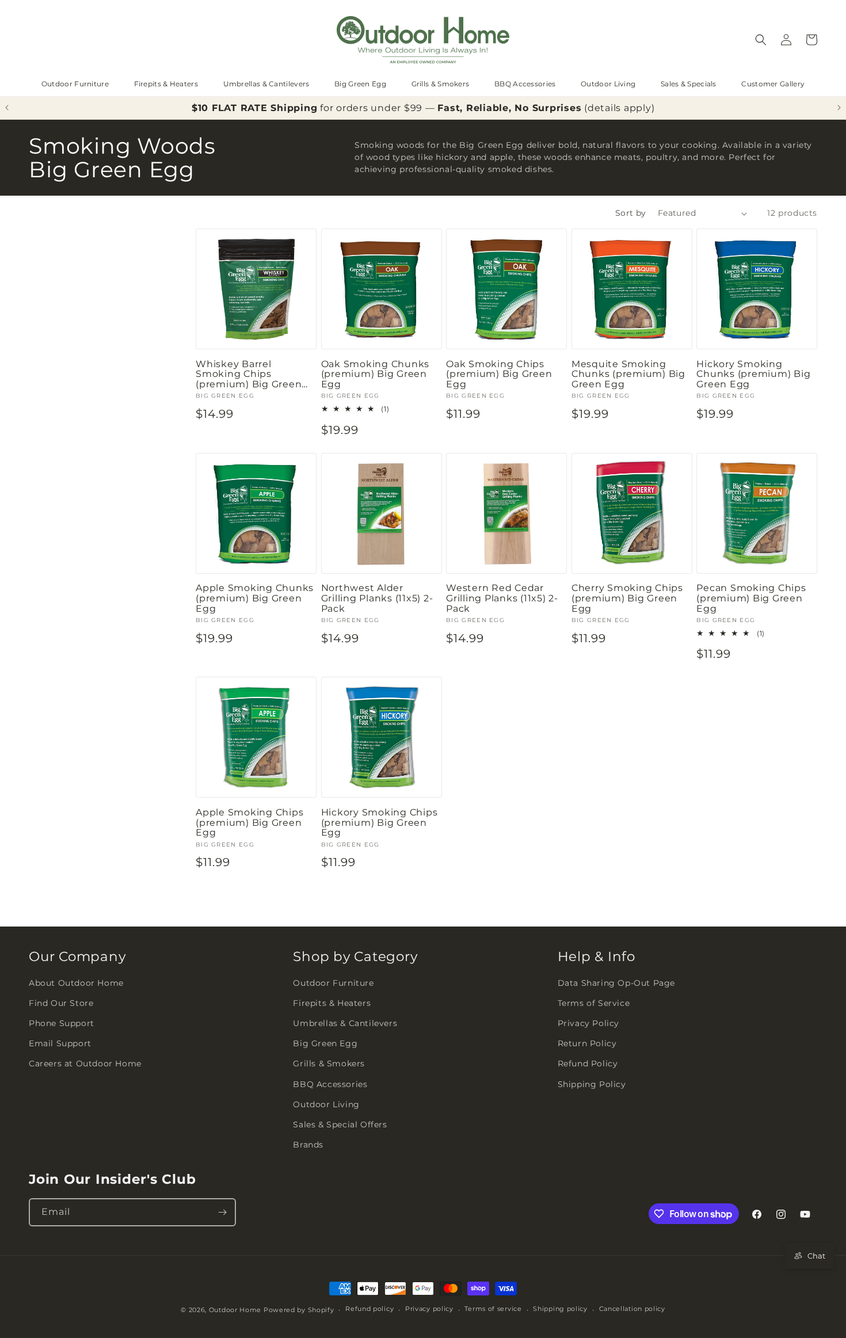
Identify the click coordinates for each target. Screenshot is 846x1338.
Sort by (630, 213)
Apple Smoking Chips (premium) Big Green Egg (249, 822)
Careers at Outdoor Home (85, 1063)
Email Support (60, 1043)
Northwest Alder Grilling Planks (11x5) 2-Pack (377, 598)
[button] (760, 39)
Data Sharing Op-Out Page (616, 983)
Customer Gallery (773, 83)
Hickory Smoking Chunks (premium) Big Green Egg (753, 374)
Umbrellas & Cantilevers (266, 83)
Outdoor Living (608, 83)
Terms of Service (594, 1003)
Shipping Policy (592, 1084)
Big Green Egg (360, 83)
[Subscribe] (222, 1212)
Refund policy (369, 1309)
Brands (308, 1144)
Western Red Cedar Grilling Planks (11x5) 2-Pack (502, 598)
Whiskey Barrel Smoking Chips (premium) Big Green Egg (249, 374)
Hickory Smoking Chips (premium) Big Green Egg (379, 822)
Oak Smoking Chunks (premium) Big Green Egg (375, 374)
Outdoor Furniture (75, 83)
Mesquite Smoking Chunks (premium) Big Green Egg (628, 374)
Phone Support (61, 1023)
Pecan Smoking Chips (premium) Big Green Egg (751, 598)
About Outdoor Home (76, 983)
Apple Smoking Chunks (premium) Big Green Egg (255, 598)
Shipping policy (560, 1309)
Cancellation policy (632, 1309)
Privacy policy (429, 1309)
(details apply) (619, 107)
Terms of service (492, 1309)
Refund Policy (588, 1063)
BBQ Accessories (525, 83)
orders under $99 (379, 107)
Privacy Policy (588, 1023)
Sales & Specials (689, 83)
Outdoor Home (235, 1310)
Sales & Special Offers (340, 1124)
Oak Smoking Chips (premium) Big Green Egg (499, 374)
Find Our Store (61, 1003)
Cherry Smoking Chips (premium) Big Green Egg (627, 598)
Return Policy (587, 1043)
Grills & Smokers (440, 83)
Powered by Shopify (299, 1310)
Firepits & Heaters (166, 83)
